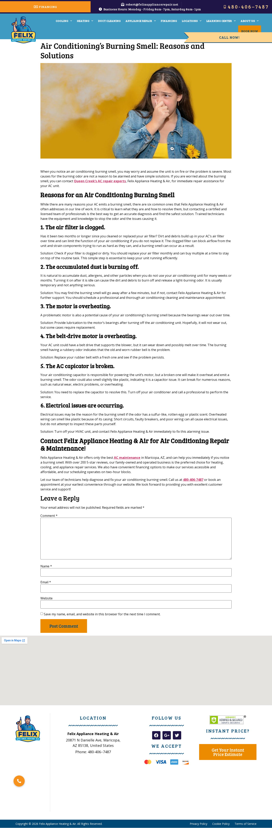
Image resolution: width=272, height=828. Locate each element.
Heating (83, 21)
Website (46, 598)
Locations (190, 21)
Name (46, 566)
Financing (169, 21)
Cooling (62, 21)
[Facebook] (156, 735)
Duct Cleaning (109, 21)
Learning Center (219, 21)
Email (45, 582)
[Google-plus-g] (166, 735)
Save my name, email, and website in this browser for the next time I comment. (102, 614)
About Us (248, 21)
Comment (49, 515)
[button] (19, 781)
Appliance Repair (138, 21)
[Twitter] (177, 735)
